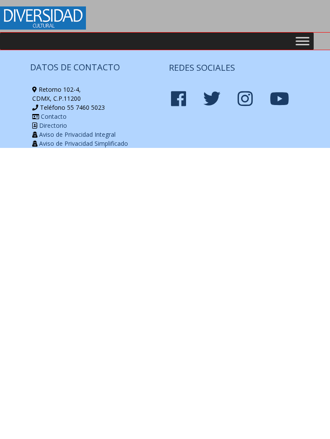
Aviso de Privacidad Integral (76, 134)
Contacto (53, 116)
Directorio (52, 125)
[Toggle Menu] (302, 41)
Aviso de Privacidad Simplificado (82, 143)
